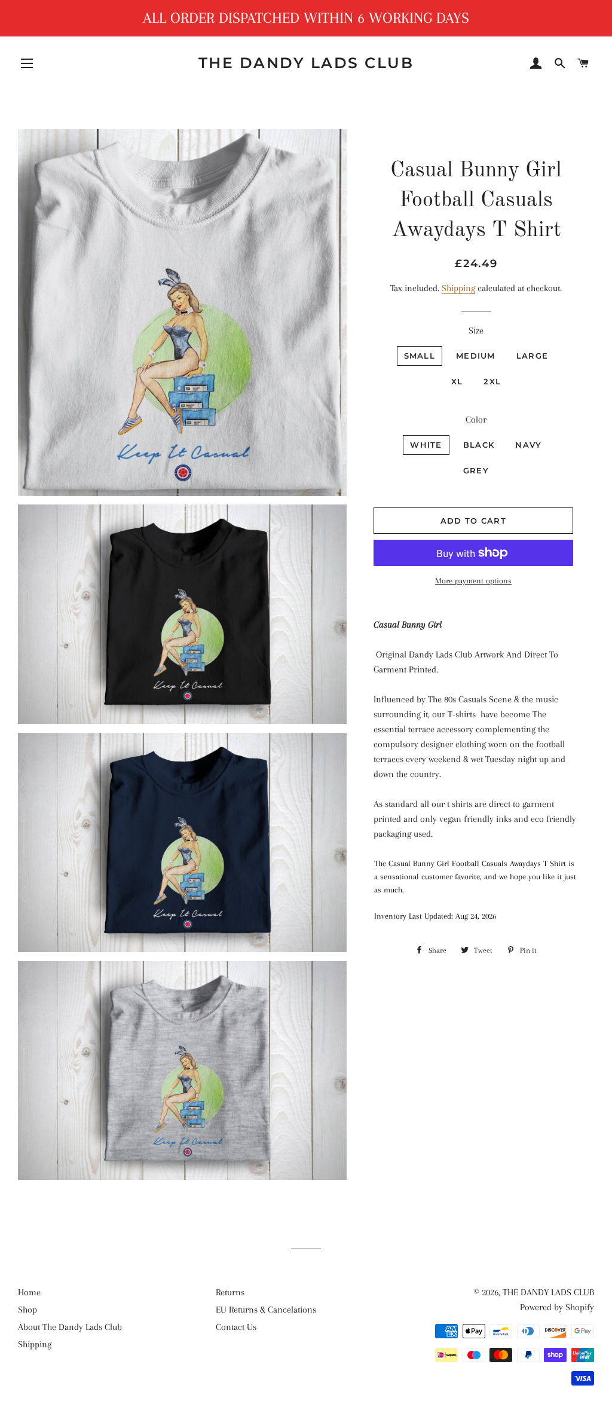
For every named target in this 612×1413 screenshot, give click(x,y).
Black (479, 444)
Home (29, 1292)
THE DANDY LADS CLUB (306, 63)
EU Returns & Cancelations (266, 1309)
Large (532, 355)
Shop (27, 1309)
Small (420, 355)
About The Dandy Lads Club (70, 1327)
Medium (475, 355)
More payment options (473, 580)
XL (457, 381)
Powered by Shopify (557, 1307)
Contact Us (236, 1327)
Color (476, 419)
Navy (528, 444)
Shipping (458, 288)
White (426, 444)
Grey (476, 470)
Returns (230, 1292)
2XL (492, 381)
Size (476, 330)
